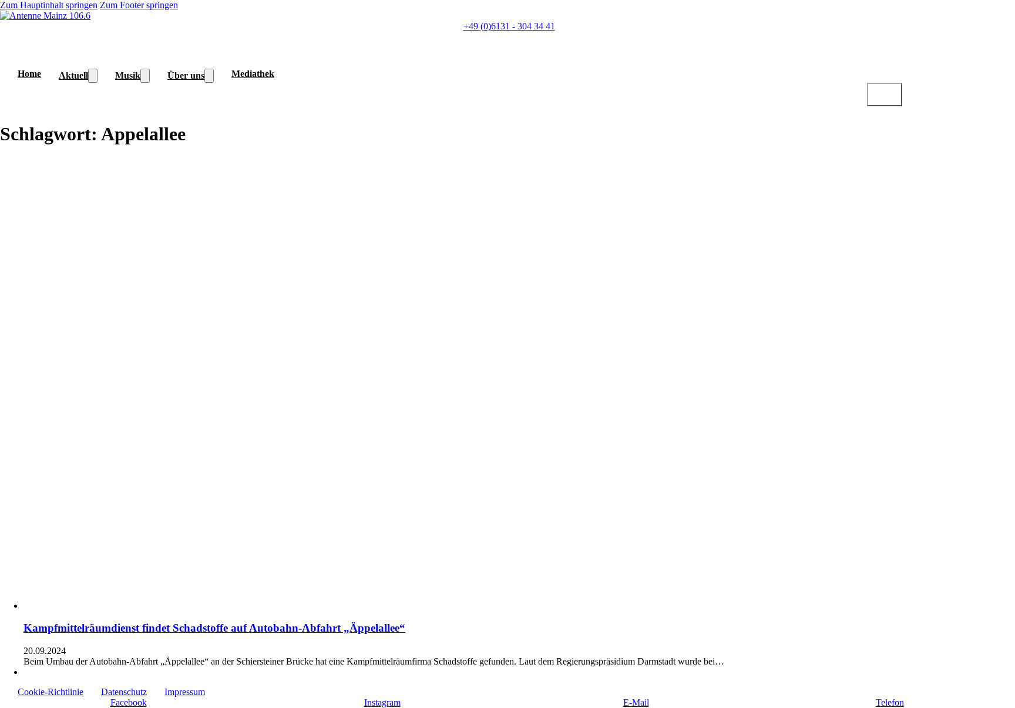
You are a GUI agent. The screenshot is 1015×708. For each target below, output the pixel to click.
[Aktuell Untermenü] (93, 76)
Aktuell (73, 75)
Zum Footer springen (139, 5)
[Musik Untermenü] (145, 76)
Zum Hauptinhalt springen (49, 5)
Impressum (184, 692)
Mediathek (252, 74)
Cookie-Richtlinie (50, 692)
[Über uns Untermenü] (209, 76)
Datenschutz (124, 692)
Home (29, 74)
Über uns (185, 75)
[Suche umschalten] (884, 94)
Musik (127, 75)
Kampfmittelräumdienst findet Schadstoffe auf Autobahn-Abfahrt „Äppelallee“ (214, 628)
